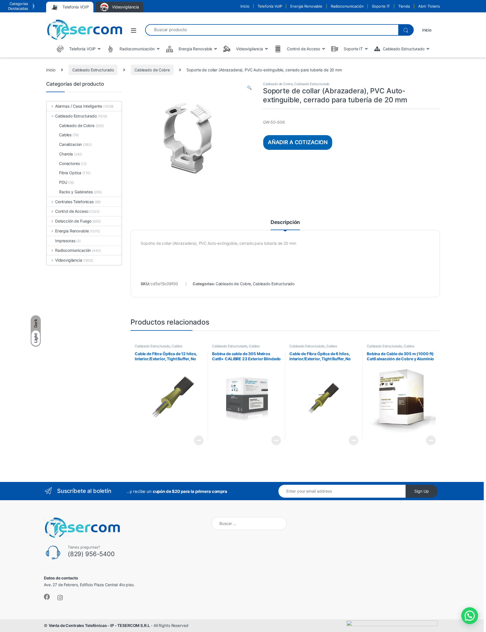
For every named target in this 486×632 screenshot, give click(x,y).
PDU (63, 182)
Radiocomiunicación (73, 250)
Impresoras (65, 240)
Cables (177, 346)
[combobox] (271, 30)
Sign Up (421, 491)
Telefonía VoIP (270, 6)
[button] (249, 87)
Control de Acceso (71, 211)
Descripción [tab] (285, 222)
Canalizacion (70, 144)
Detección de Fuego (73, 221)
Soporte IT (381, 6)
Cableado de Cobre (152, 69)
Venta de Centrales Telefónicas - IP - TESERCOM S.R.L (99, 625)
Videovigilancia (68, 260)
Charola (66, 153)
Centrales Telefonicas (74, 201)
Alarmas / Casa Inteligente (78, 106)
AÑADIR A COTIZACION (298, 142)
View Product (196, 440)
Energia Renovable (306, 6)
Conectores (69, 163)
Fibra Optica (70, 172)
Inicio (244, 6)
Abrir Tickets (429, 6)
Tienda (404, 6)
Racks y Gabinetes (76, 191)
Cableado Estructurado (93, 69)
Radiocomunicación (347, 6)
